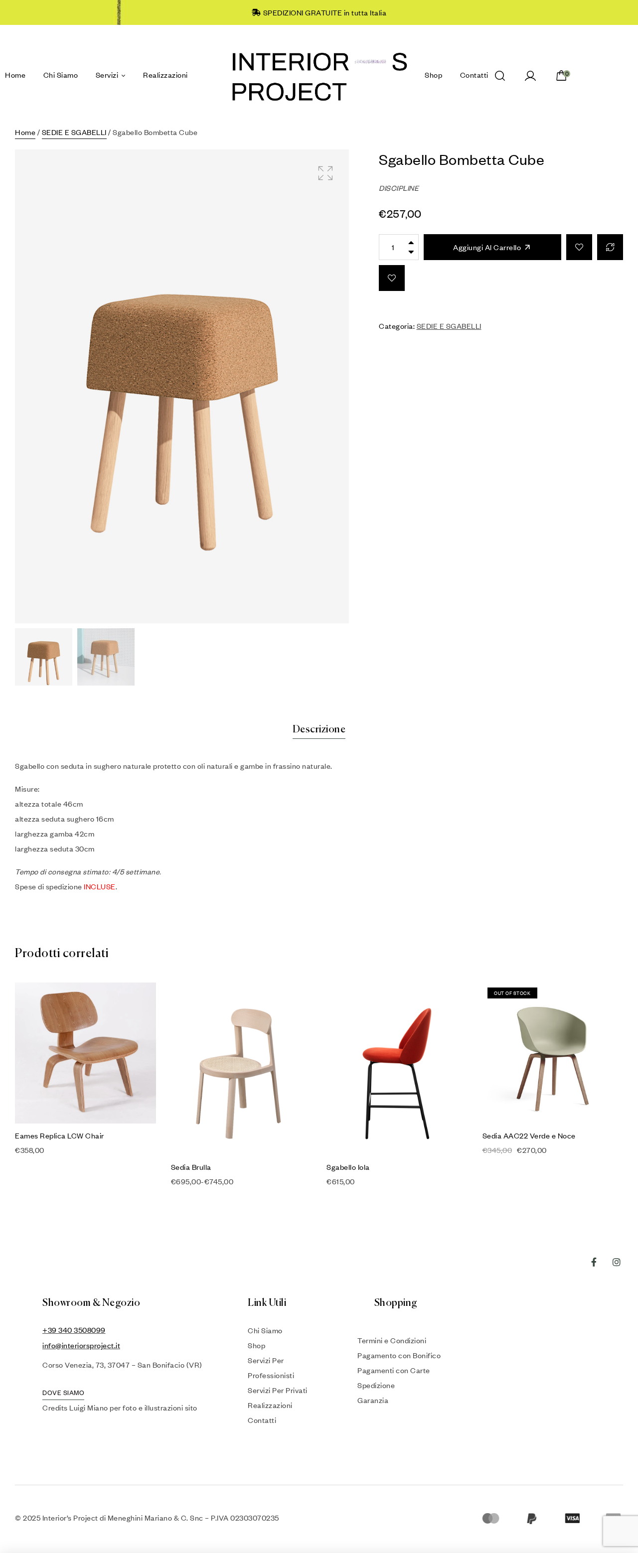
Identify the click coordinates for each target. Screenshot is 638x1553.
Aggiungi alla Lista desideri (579, 247)
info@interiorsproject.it (81, 1345)
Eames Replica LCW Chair (59, 1135)
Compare (610, 247)
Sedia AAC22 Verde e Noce (529, 1135)
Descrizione (319, 729)
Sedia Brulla (191, 1166)
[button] (325, 173)
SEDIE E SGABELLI (74, 132)
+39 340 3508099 (74, 1329)
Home (25, 132)
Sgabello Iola (348, 1166)
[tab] (319, 729)
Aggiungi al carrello (487, 247)
